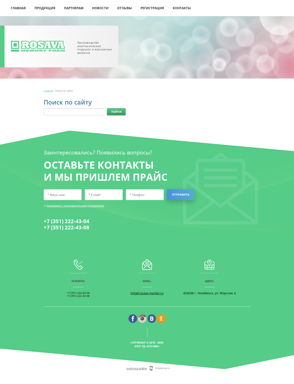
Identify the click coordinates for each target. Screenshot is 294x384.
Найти (116, 111)
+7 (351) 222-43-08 (66, 227)
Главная (48, 90)
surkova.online (137, 368)
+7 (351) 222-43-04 (66, 221)
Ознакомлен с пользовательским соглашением (75, 205)
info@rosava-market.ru (147, 293)
